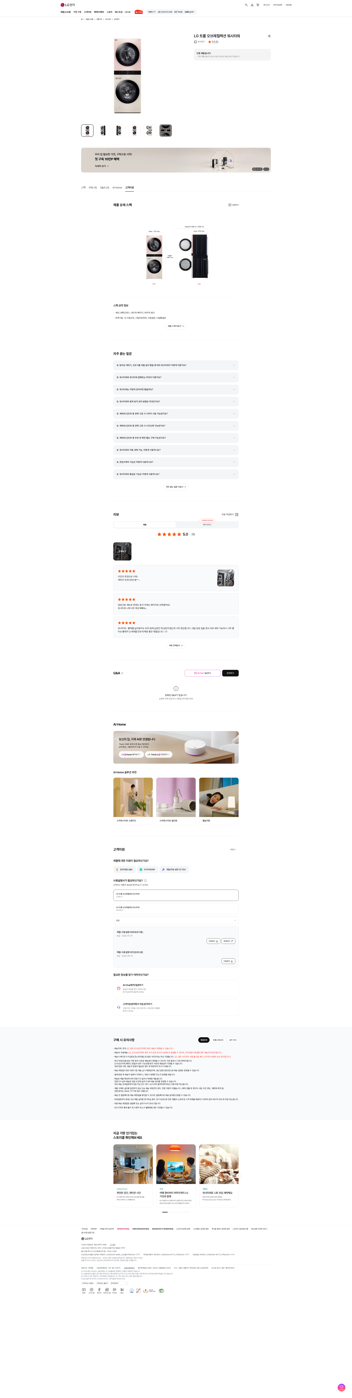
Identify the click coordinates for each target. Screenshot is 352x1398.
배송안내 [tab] (204, 1040)
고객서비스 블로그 (102, 1283)
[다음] (267, 169)
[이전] (264, 169)
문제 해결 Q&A (126, 869)
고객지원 (87, 12)
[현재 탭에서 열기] (176, 160)
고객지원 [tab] (129, 187)
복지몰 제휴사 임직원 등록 (221, 1229)
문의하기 (230, 673)
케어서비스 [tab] (207, 524)
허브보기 (164, 754)
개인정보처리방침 (123, 1229)
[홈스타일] (137, 12)
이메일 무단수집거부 (107, 1229)
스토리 (109, 12)
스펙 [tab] (83, 187)
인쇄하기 (235, 205)
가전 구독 (77, 12)
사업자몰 (288, 5)
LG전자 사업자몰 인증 (240, 1229)
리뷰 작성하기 (228, 514)
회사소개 (266, 5)
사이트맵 (84, 1229)
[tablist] (176, 524)
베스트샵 (118, 12)
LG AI (127, 12)
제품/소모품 (66, 12)
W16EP (116, 19)
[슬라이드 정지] (253, 169)
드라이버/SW (149, 869)
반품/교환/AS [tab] (218, 1040)
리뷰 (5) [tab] (93, 187)
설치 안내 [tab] (232, 1040)
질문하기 (204, 673)
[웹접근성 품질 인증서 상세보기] (161, 1291)
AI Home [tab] (117, 187)
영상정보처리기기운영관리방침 (162, 1229)
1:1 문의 (112, 1245)
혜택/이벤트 (99, 12)
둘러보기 (135, 754)
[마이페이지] (252, 5)
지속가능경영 (277, 5)
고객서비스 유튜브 (88, 1283)
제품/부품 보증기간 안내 (176, 869)
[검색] (246, 5)
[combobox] (176, 920)
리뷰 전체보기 (174, 645)
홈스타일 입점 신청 (87, 1233)
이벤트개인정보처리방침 (140, 1229)
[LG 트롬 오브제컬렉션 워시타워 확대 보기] (126, 75)
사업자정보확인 (129, 1268)
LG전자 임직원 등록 (183, 1229)
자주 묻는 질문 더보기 (174, 487)
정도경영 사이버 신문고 (259, 1229)
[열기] (145, 880)
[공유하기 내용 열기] (269, 36)
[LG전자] (68, 5)
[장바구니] (258, 5)
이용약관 (94, 1229)
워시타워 (108, 19)
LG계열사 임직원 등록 (201, 1229)
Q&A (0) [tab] (104, 187)
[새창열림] (152, 11)
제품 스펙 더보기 (174, 326)
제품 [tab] (145, 524)
